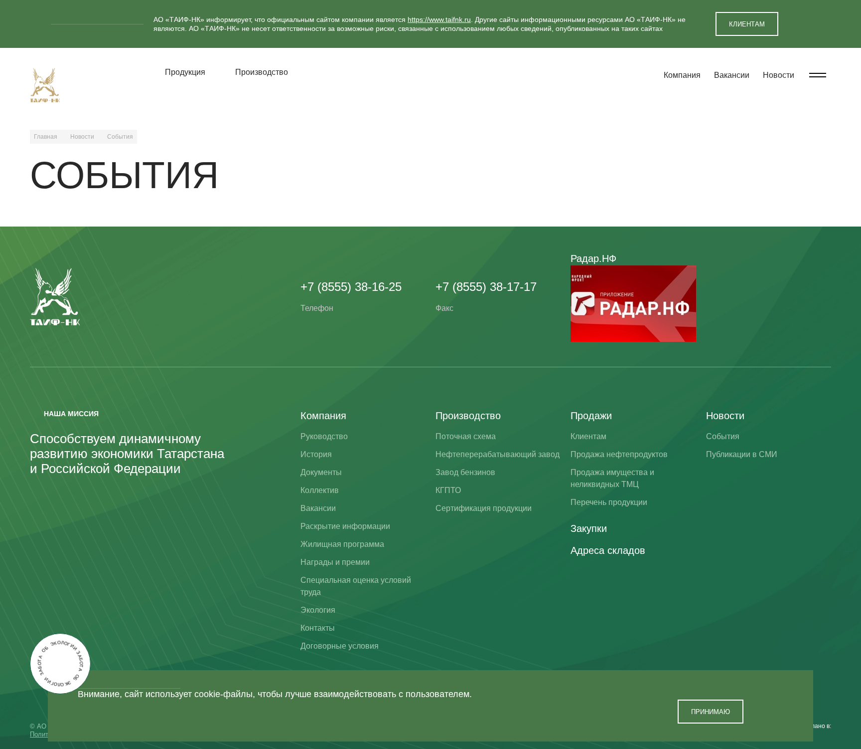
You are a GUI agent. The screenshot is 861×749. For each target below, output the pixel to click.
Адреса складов (608, 550)
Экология (317, 610)
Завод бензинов (465, 472)
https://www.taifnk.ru (439, 19)
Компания (682, 75)
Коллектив (319, 490)
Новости (778, 75)
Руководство (324, 436)
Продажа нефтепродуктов (619, 454)
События (722, 436)
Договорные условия (339, 646)
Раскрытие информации (345, 526)
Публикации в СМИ (741, 454)
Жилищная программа (342, 544)
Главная (45, 136)
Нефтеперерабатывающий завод (497, 454)
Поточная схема (465, 436)
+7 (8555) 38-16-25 (351, 286)
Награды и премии (335, 562)
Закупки (589, 528)
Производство (261, 72)
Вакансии (731, 75)
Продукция (185, 72)
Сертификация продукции (483, 508)
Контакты (317, 628)
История (316, 454)
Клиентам (588, 436)
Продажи (591, 415)
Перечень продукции (609, 502)
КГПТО (448, 490)
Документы (321, 472)
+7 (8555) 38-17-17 (486, 286)
